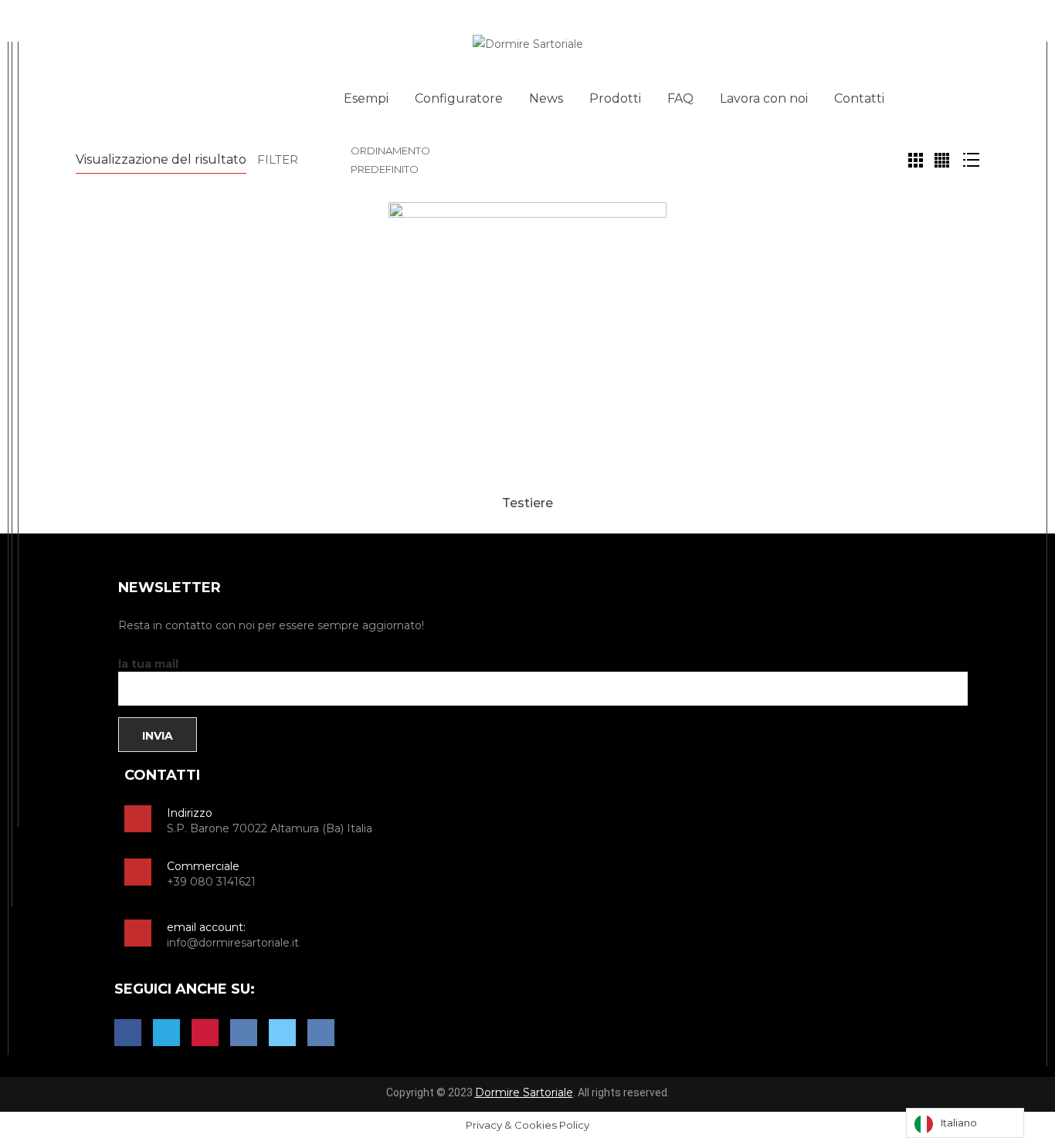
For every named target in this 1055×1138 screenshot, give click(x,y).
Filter (277, 159)
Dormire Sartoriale (524, 1092)
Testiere (527, 503)
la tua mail (148, 664)
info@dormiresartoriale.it (233, 943)
